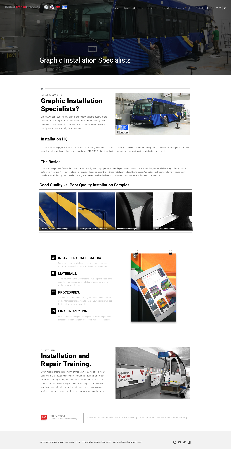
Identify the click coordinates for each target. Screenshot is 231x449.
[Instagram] (174, 442)
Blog (190, 8)
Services (137, 8)
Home (117, 8)
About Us (180, 8)
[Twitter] (184, 442)
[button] (58, 211)
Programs (151, 8)
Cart (208, 8)
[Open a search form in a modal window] (224, 8)
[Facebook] (179, 442)
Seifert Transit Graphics (56, 442)
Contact (199, 8)
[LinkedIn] (189, 442)
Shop (125, 8)
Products (166, 8)
